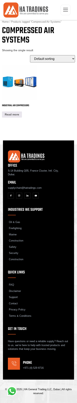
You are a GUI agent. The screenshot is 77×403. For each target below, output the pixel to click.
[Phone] (14, 364)
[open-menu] (65, 10)
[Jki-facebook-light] (11, 196)
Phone (27, 363)
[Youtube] (36, 196)
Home (5, 21)
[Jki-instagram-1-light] (19, 196)
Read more (12, 114)
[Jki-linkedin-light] (27, 196)
